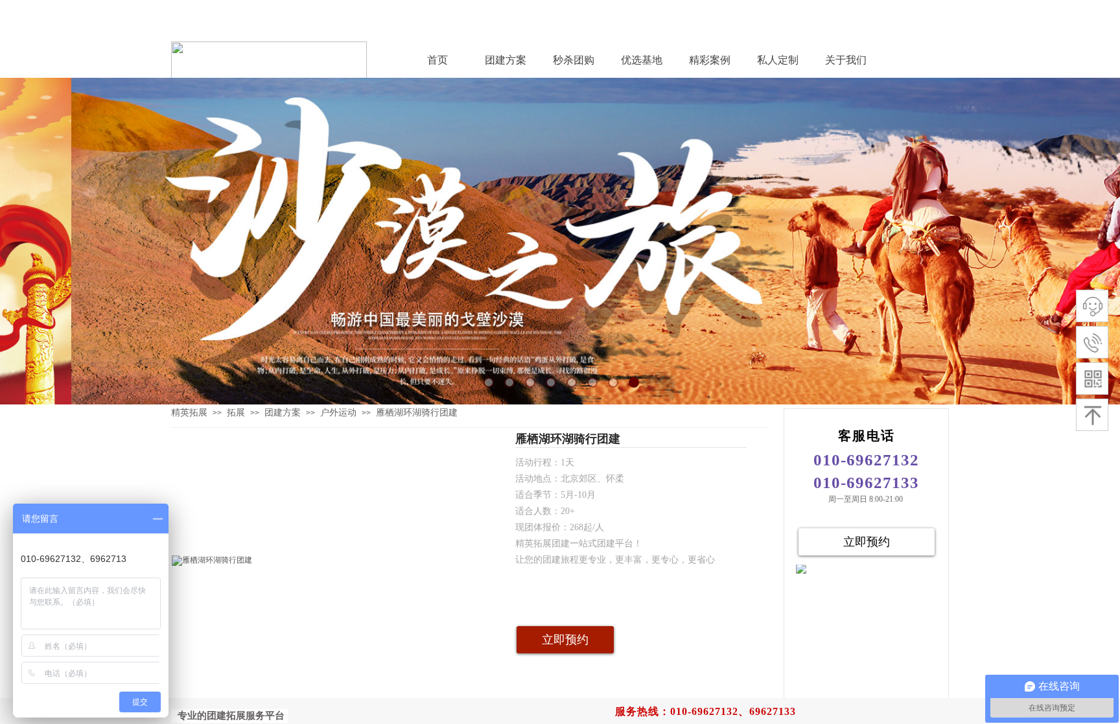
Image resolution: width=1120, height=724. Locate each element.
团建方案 (505, 59)
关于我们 (846, 59)
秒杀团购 (573, 59)
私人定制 (778, 59)
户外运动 (338, 412)
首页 (437, 59)
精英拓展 (189, 412)
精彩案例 (709, 59)
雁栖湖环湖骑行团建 (417, 412)
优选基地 (641, 59)
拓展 (236, 412)
